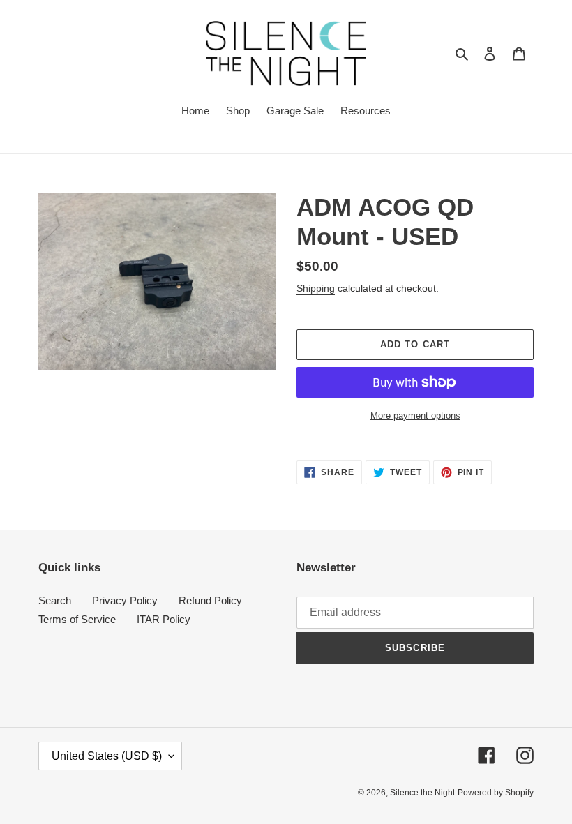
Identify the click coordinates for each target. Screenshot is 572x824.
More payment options (415, 415)
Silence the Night (422, 792)
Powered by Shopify (496, 792)
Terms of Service (77, 619)
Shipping (315, 288)
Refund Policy (210, 600)
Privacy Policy (125, 600)
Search (54, 600)
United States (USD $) (107, 756)
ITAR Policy (163, 619)
